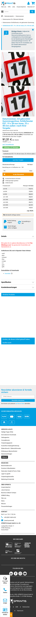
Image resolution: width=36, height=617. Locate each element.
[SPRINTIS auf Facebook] (16, 573)
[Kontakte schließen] (11, 614)
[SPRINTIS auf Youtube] (25, 573)
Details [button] (3, 236)
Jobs (13, 7)
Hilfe (9, 7)
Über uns (3, 7)
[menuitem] (18, 160)
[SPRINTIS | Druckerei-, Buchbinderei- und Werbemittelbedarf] (8, 3)
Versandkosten (5, 440)
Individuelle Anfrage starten (12, 215)
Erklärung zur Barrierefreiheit (9, 451)
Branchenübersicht (6, 465)
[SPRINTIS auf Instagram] (20, 573)
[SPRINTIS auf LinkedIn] (11, 573)
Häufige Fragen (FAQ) (7, 432)
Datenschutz (26, 607)
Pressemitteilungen (6, 506)
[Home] (2, 16)
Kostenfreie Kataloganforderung (10, 445)
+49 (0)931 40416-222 (10, 517)
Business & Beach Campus (8, 492)
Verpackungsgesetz (6, 443)
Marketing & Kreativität (7, 479)
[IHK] (18, 545)
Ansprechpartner (21, 7)
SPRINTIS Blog (5, 495)
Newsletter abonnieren (18, 400)
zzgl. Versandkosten (8, 144)
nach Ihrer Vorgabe (18, 160)
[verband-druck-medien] (27, 545)
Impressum (20, 610)
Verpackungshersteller (7, 476)
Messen (3, 503)
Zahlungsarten (5, 437)
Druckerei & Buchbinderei (8, 468)
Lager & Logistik (5, 474)
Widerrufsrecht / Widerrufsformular (11, 448)
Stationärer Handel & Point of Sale (10, 471)
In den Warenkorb (18, 174)
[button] (2, 12)
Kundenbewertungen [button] (9, 287)
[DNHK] (8, 545)
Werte (3, 501)
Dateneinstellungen (6, 454)
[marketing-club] (18, 551)
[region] (18, 317)
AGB (16, 607)
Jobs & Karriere (5, 490)
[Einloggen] (28, 3)
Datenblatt (7, 273)
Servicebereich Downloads (8, 434)
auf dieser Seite (20, 403)
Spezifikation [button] (6, 282)
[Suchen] (32, 11)
